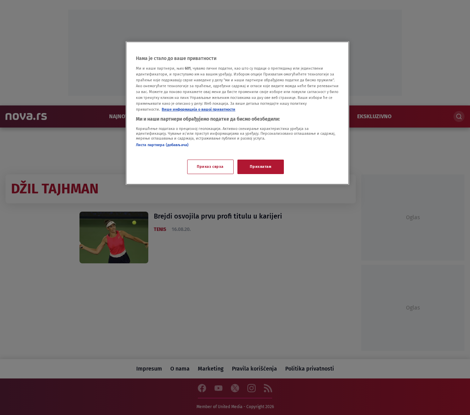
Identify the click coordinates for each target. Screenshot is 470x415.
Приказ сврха (210, 166)
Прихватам (260, 166)
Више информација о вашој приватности (198, 109)
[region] (237, 113)
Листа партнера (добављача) (162, 144)
